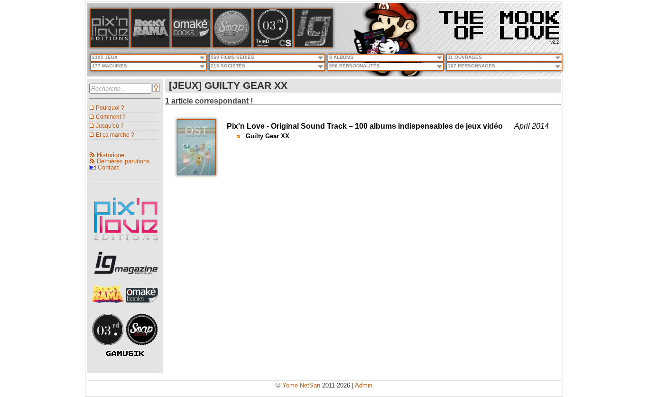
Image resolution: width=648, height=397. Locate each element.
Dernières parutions (123, 161)
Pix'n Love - (249, 126)
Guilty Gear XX (267, 136)
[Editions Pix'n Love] (126, 243)
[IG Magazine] (313, 45)
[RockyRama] (109, 305)
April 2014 (531, 126)
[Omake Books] (142, 305)
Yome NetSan (301, 385)
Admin (363, 385)
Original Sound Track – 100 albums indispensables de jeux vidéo (387, 126)
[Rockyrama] (150, 45)
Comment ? (111, 116)
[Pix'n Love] (109, 45)
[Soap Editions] (142, 347)
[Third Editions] (109, 347)
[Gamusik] (125, 354)
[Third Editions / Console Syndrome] (272, 45)
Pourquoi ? (110, 107)
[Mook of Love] (499, 22)
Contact (108, 167)
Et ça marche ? (115, 135)
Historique (110, 155)
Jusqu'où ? (110, 126)
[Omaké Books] (191, 45)
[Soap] (232, 45)
